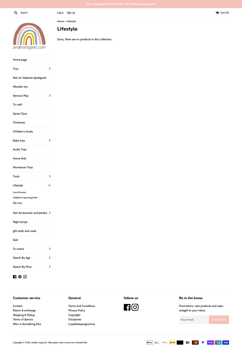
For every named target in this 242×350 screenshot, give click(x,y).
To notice (18, 249)
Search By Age (21, 257)
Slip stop (17, 202)
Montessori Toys (23, 167)
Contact (17, 306)
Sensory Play (21, 95)
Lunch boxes (19, 192)
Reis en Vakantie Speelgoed (29, 77)
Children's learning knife (25, 197)
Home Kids (19, 158)
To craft (17, 104)
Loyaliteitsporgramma (81, 324)
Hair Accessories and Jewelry (30, 213)
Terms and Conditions (81, 306)
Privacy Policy (76, 310)
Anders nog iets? (39, 342)
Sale (15, 239)
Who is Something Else (27, 324)
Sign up (71, 12)
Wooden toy (20, 86)
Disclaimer (74, 319)
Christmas (19, 122)
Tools (16, 176)
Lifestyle (18, 185)
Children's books (23, 131)
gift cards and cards (24, 231)
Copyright (74, 315)
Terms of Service (23, 319)
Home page (20, 59)
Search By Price (22, 266)
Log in (60, 12)
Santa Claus (20, 113)
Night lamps (20, 222)
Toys (16, 68)
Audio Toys (20, 149)
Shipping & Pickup (24, 315)
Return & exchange (24, 310)
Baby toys (19, 140)
